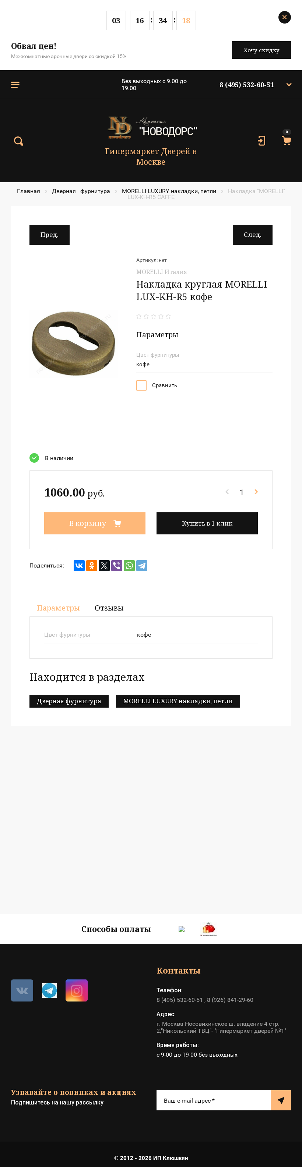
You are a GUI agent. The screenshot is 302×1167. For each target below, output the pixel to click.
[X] (104, 565)
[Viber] (116, 565)
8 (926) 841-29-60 (230, 999)
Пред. (50, 234)
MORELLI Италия (161, 272)
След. (252, 234)
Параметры (58, 608)
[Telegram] (141, 565)
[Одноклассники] (91, 565)
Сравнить (164, 385)
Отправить (281, 1100)
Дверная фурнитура (81, 191)
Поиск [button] (18, 141)
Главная (28, 191)
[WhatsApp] (129, 565)
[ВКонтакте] (79, 565)
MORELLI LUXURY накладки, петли (169, 191)
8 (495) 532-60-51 (247, 84)
